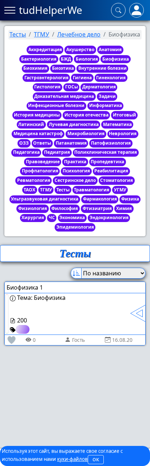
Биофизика (115, 59)
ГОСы (71, 87)
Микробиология (85, 133)
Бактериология (38, 59)
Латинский (31, 124)
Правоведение (43, 161)
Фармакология (100, 199)
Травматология (91, 190)
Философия (64, 208)
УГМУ (120, 190)
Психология (76, 171)
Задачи (107, 96)
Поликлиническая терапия (105, 152)
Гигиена (82, 78)
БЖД (66, 59)
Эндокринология (109, 217)
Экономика (72, 217)
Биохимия (35, 68)
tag (21, 329)
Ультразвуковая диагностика (44, 199)
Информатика (105, 105)
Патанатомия (71, 143)
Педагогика (26, 152)
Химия (124, 208)
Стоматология (116, 180)
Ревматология (33, 180)
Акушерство (80, 49)
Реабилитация (111, 171)
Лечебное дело (78, 34)
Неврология (123, 133)
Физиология (32, 208)
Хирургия (32, 217)
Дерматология (99, 87)
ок (95, 459)
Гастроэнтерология (46, 78)
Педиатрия (57, 152)
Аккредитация (45, 49)
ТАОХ (29, 190)
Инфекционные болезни (56, 105)
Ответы (42, 143)
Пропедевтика (107, 161)
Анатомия (110, 49)
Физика (130, 199)
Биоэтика (63, 68)
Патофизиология (111, 143)
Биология (87, 59)
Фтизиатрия (97, 208)
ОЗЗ (24, 143)
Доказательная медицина (64, 96)
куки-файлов (72, 459)
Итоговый (124, 115)
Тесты (17, 34)
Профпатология (40, 171)
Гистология (47, 87)
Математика (117, 124)
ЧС (52, 217)
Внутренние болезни (102, 68)
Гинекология (111, 78)
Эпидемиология (75, 227)
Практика (75, 161)
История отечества (86, 115)
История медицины (37, 115)
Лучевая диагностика (74, 124)
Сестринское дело (75, 180)
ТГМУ (41, 34)
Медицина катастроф (38, 133)
